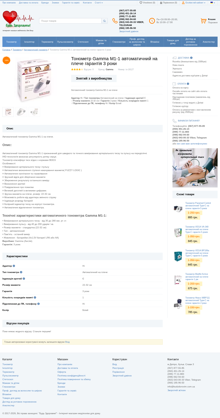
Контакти (87, 3)
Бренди (45, 3)
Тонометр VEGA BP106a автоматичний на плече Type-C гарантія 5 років (197, 253)
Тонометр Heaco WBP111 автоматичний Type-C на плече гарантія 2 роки (197, 300)
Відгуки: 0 (89, 69)
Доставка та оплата (28, 3)
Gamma (109, 69)
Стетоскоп (7, 379)
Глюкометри (8, 386)
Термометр (8, 372)
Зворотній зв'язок (176, 390)
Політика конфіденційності (71, 375)
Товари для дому (11, 398)
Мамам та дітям (10, 383)
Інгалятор (7, 368)
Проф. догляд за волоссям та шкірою (22, 390)
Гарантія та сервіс (71, 3)
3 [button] (194, 185)
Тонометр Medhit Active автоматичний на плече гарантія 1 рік (196, 277)
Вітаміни (6, 394)
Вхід (67, 342)
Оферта (61, 372)
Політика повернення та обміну (74, 379)
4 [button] (196, 185)
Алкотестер (8, 405)
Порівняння (118, 372)
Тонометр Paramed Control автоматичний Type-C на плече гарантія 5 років (198, 206)
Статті (98, 3)
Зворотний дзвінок (128, 31)
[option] (195, 167)
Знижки (55, 3)
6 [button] (201, 185)
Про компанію (9, 3)
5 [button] (199, 185)
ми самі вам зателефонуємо (192, 143)
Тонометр (7, 364)
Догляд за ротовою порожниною (19, 401)
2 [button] (191, 185)
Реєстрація (118, 368)
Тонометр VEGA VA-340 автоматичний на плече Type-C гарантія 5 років (196, 229)
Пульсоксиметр (10, 375)
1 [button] (189, 185)
